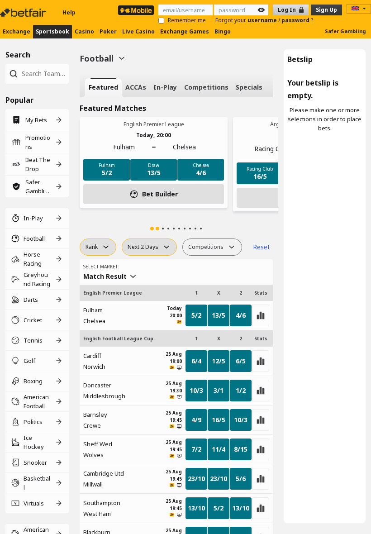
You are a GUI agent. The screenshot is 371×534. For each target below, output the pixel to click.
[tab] (103, 87)
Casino (84, 31)
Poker (108, 31)
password (296, 20)
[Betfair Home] (24, 13)
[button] (152, 228)
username (262, 20)
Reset (261, 247)
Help (69, 12)
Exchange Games (184, 31)
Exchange (16, 31)
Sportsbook (52, 31)
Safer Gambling (345, 31)
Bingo (222, 31)
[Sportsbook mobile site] (136, 10)
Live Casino (138, 31)
